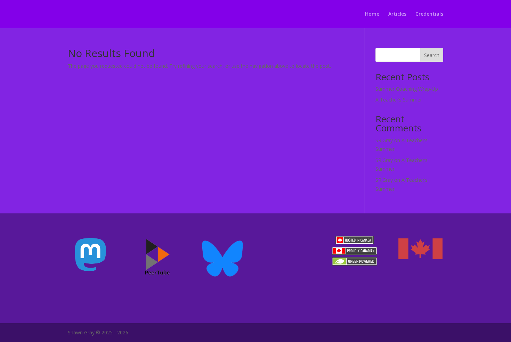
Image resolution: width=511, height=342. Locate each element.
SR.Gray (384, 140)
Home (372, 14)
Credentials (429, 14)
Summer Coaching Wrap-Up (406, 89)
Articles (397, 14)
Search (431, 55)
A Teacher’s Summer (398, 99)
